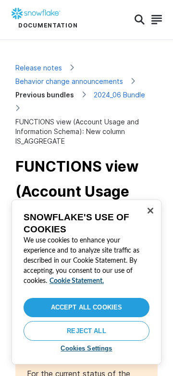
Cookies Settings (86, 348)
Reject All (86, 331)
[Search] (139, 20)
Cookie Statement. (76, 281)
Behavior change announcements (69, 81)
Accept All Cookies (86, 307)
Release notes (38, 68)
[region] (86, 282)
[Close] (150, 210)
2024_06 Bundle (119, 95)
